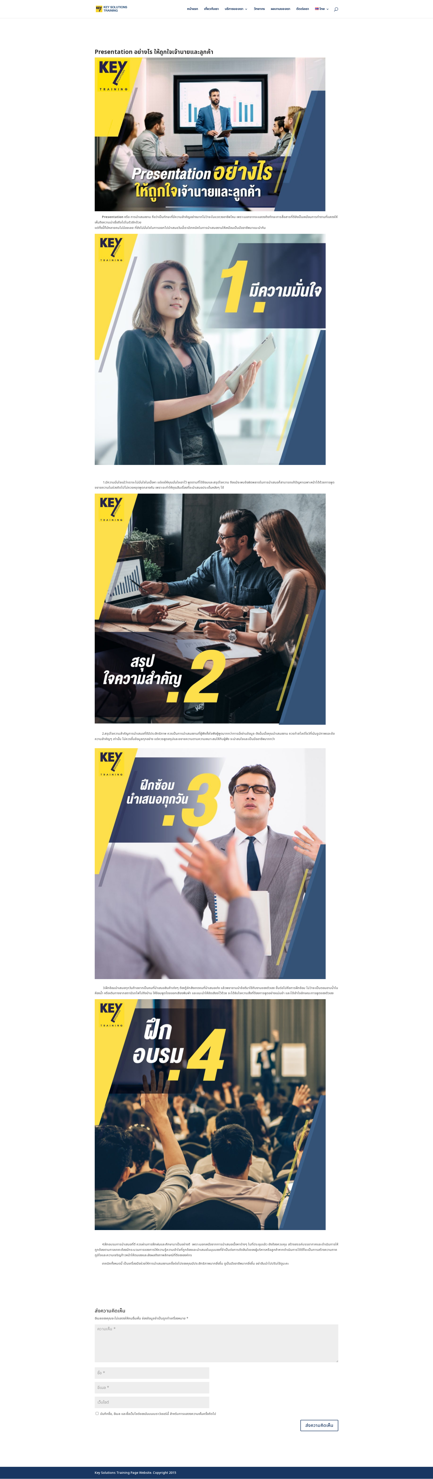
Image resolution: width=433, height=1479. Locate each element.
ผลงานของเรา (280, 9)
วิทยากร (259, 9)
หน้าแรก (192, 9)
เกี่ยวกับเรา (211, 9)
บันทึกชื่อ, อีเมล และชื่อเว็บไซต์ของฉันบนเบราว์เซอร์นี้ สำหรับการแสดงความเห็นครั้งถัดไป (158, 1414)
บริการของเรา (234, 9)
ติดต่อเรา (302, 9)
